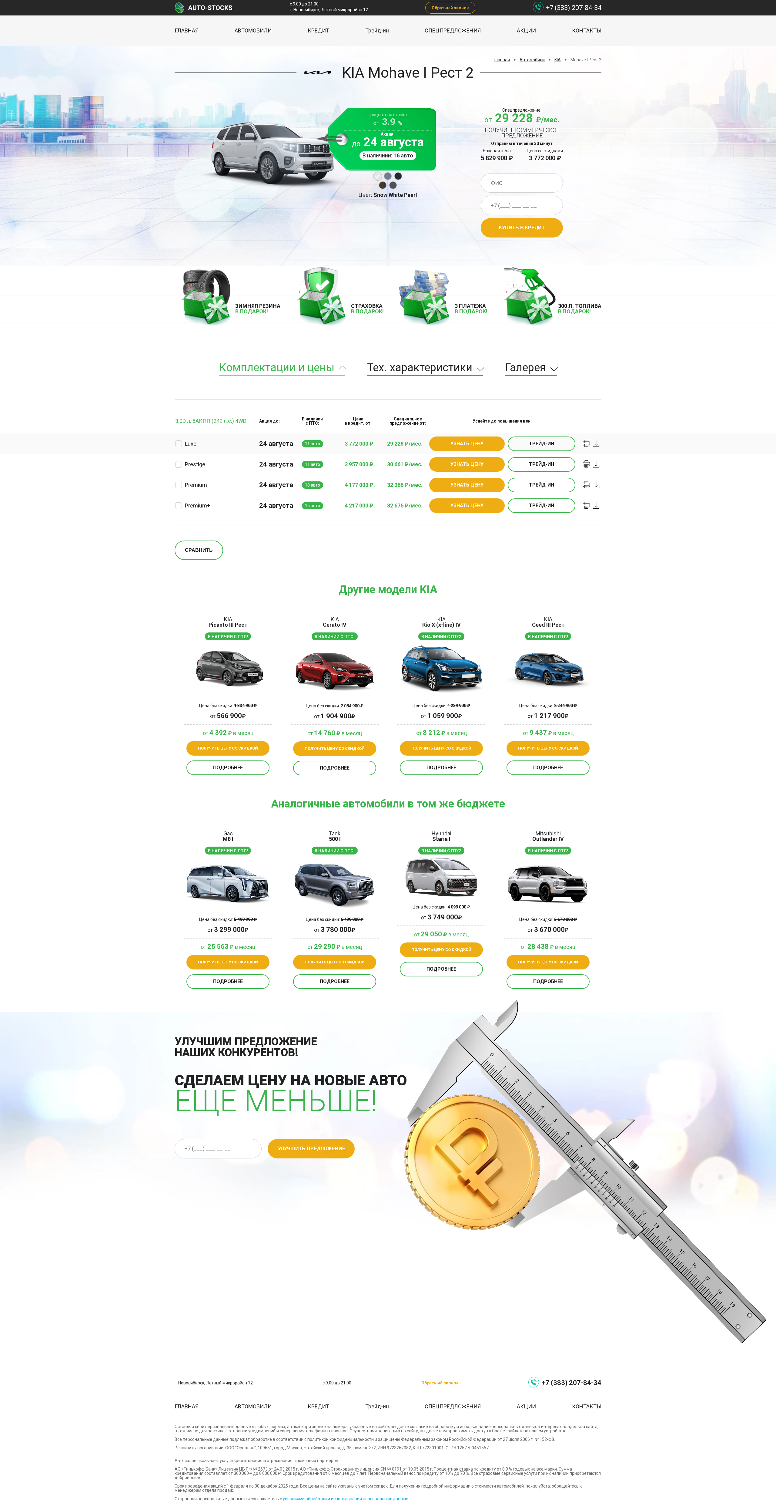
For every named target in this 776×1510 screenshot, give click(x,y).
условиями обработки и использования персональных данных (345, 1498)
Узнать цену (466, 444)
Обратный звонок (450, 7)
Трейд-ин (377, 30)
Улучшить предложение (312, 1148)
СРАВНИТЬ (199, 550)
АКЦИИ (526, 30)
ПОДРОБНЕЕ (228, 767)
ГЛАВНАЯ (187, 30)
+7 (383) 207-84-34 (573, 8)
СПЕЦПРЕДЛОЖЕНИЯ (453, 30)
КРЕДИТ (318, 30)
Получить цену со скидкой (228, 748)
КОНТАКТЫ (586, 30)
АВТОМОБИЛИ (253, 30)
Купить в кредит (522, 227)
